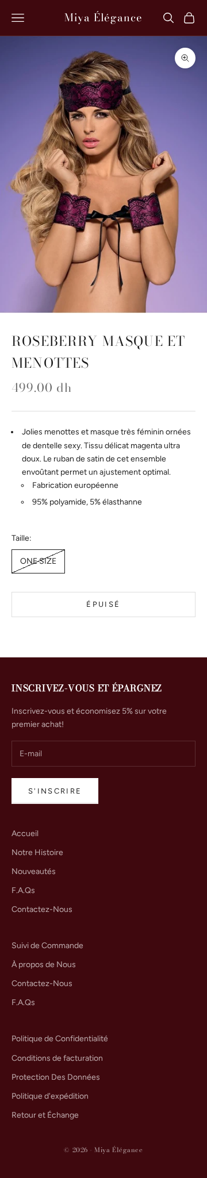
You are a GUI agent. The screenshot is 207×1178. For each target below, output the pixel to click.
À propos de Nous (44, 964)
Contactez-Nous (42, 909)
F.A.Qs (23, 890)
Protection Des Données (56, 1077)
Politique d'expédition (50, 1096)
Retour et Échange (45, 1115)
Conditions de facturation (57, 1058)
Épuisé (103, 604)
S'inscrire (55, 791)
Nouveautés (34, 871)
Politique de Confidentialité (60, 1039)
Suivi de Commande (47, 945)
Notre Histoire (37, 852)
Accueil (25, 833)
